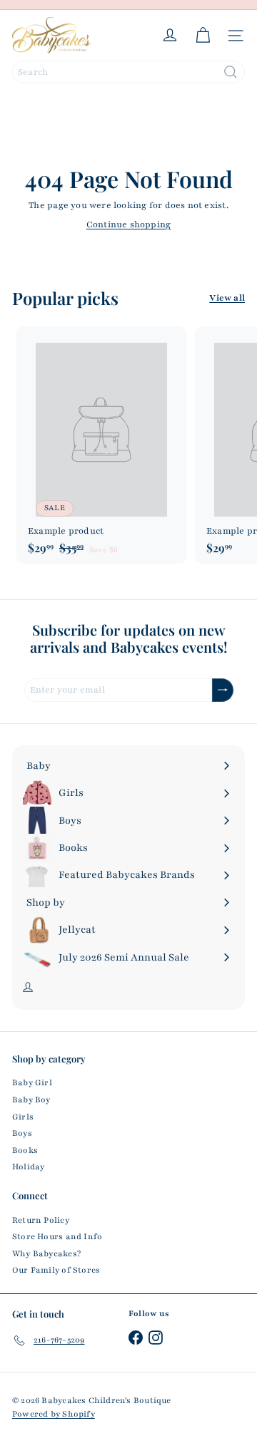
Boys (22, 1133)
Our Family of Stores (56, 1270)
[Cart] (202, 35)
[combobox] (128, 72)
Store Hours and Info (57, 1236)
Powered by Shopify (53, 1413)
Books (25, 1150)
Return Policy (40, 1220)
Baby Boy (31, 1099)
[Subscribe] (222, 690)
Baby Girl (32, 1082)
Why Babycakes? (46, 1253)
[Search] (230, 72)
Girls (23, 1116)
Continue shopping (128, 224)
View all (227, 298)
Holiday (28, 1166)
